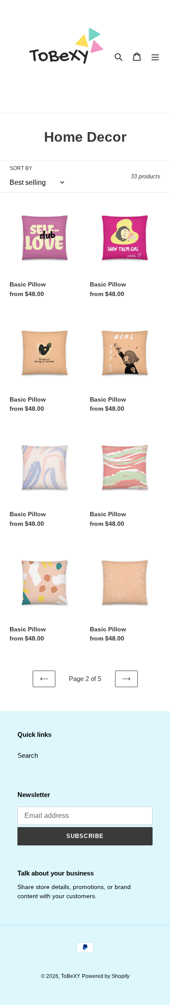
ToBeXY (70, 976)
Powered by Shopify (105, 976)
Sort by (21, 168)
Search (27, 755)
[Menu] (155, 56)
